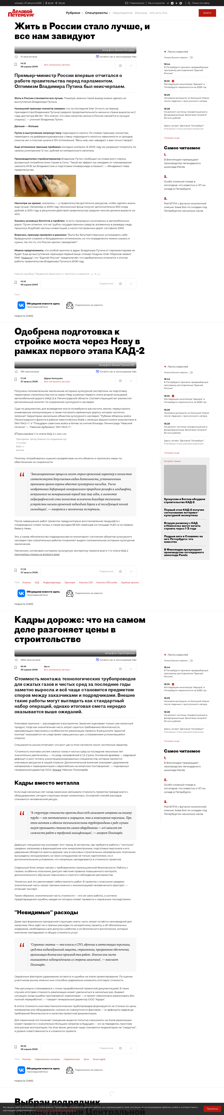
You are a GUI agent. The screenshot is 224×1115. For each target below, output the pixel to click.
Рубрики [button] (73, 13)
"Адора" (57, 769)
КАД (37, 582)
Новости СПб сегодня (106, 582)
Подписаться (137, 3)
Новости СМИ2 (23, 315)
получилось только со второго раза (36, 554)
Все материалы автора (57, 64)
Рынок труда (99, 1059)
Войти (207, 12)
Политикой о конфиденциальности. (56, 1110)
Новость (26, 582)
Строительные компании (47, 1059)
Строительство (72, 1059)
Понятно (212, 1108)
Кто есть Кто (158, 13)
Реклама (141, 13)
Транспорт (69, 582)
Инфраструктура (52, 582)
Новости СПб (85, 582)
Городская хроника (130, 582)
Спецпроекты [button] (97, 13)
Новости (26, 257)
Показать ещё (172, 138)
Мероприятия (123, 13)
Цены (86, 1059)
